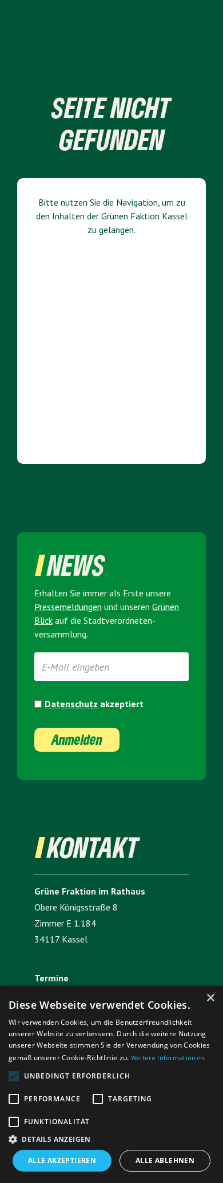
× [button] (210, 998)
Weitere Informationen (167, 1057)
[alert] (111, 1084)
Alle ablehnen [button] (165, 1160)
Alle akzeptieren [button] (62, 1160)
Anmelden (76, 739)
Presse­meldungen (68, 606)
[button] (111, 1139)
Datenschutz (71, 703)
